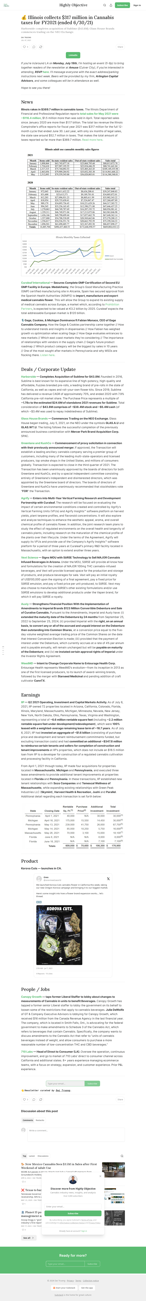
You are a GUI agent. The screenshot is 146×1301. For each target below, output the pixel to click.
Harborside (28, 376)
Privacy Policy (94, 1223)
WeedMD (27, 663)
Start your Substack (65, 1287)
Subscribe (122, 5)
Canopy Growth (31, 996)
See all (26, 1237)
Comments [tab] (28, 1120)
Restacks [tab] (40, 1120)
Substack (59, 1295)
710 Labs (27, 1051)
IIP (23, 702)
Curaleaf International (35, 282)
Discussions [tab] (43, 1156)
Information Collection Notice (72, 1223)
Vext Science (30, 557)
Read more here (92, 139)
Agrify (25, 498)
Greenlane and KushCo (36, 443)
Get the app (87, 1287)
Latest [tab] (32, 1156)
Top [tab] (24, 1156)
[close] (100, 1176)
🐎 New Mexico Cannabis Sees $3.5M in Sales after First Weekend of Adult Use (59, 1166)
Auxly (25, 604)
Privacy (70, 1280)
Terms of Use (86, 1220)
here (46, 72)
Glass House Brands (34, 418)
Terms (78, 1280)
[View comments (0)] (34, 47)
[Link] (17, 102)
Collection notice (91, 1280)
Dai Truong (26, 37)
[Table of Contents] (3, 650)
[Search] (105, 5)
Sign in (137, 5)
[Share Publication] (111, 5)
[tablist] (33, 1120)
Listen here (47, 355)
